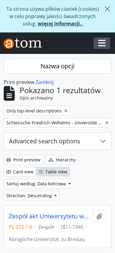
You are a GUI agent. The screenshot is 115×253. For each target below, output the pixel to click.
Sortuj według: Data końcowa (36, 184)
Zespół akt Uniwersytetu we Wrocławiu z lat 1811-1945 (49, 216)
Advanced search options (44, 141)
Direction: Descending (29, 195)
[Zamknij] (107, 8)
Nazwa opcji (57, 66)
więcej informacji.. (60, 23)
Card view (22, 172)
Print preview (26, 160)
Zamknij (45, 82)
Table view (55, 172)
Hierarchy (65, 160)
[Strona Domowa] (25, 43)
